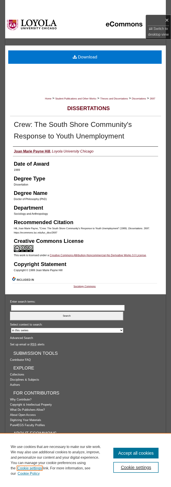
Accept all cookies (136, 453)
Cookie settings (29, 468)
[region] (85, 460)
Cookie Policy (29, 473)
